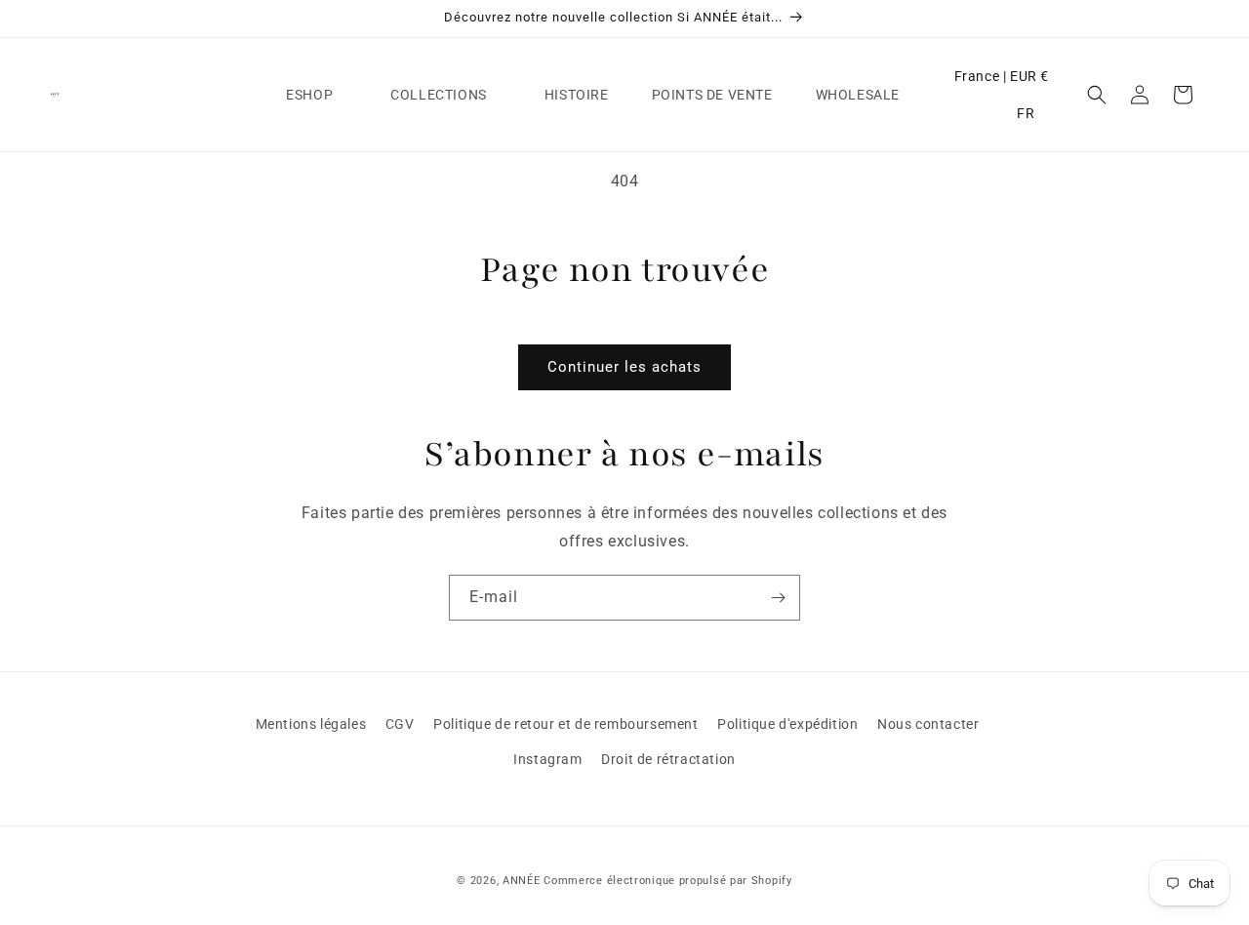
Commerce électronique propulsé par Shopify (667, 880)
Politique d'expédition (787, 724)
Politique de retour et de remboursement (565, 724)
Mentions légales (311, 724)
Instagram (547, 759)
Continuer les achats (624, 367)
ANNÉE (522, 880)
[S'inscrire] (777, 598)
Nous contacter (928, 724)
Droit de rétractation (668, 759)
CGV (400, 724)
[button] (316, 94)
